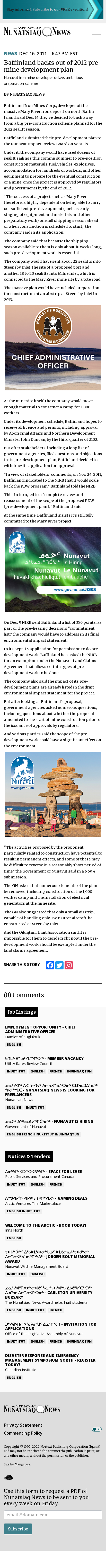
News (10, 53)
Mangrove (22, 1464)
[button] (8, 1477)
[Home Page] (37, 31)
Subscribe (18, 1528)
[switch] (96, 1429)
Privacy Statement (23, 1425)
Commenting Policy (23, 1433)
